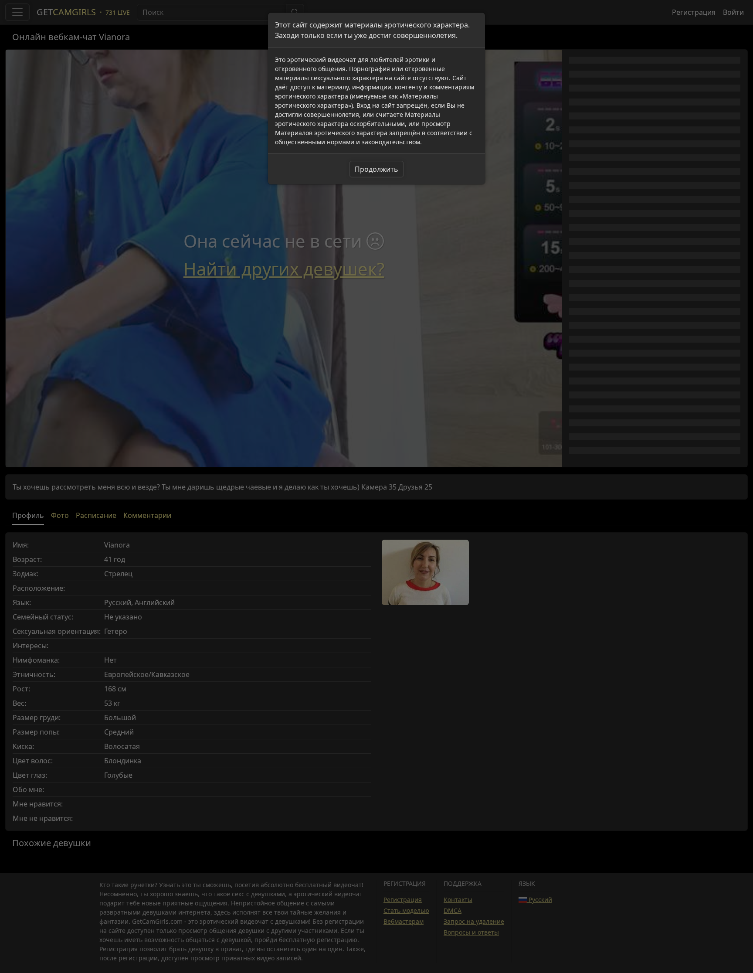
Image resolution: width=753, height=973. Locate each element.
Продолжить (376, 169)
